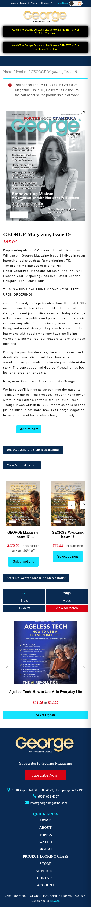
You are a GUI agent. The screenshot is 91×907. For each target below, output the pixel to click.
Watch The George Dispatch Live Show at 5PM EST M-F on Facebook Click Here (46, 47)
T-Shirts (24, 608)
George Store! (61, 3)
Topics (45, 835)
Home (13, 3)
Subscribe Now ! (45, 775)
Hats (24, 600)
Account (45, 885)
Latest (23, 3)
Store (45, 863)
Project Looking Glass (45, 856)
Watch (45, 842)
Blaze (55, 901)
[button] (84, 505)
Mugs (67, 600)
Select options (23, 561)
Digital (45, 849)
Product (22, 72)
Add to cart (29, 429)
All (24, 593)
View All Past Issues (22, 465)
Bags (67, 593)
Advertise (46, 871)
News (34, 3)
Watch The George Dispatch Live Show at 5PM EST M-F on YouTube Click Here (46, 31)
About (45, 827)
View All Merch (66, 608)
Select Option (45, 715)
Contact (45, 3)
